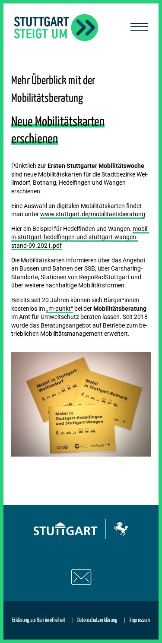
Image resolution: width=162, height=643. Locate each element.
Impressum (140, 620)
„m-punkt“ (59, 308)
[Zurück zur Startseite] (56, 27)
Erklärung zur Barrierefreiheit (38, 620)
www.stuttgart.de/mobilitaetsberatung (92, 214)
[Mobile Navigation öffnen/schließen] (139, 28)
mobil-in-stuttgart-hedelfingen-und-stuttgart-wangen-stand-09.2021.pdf (80, 237)
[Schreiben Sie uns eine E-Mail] (81, 577)
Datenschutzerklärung (97, 620)
